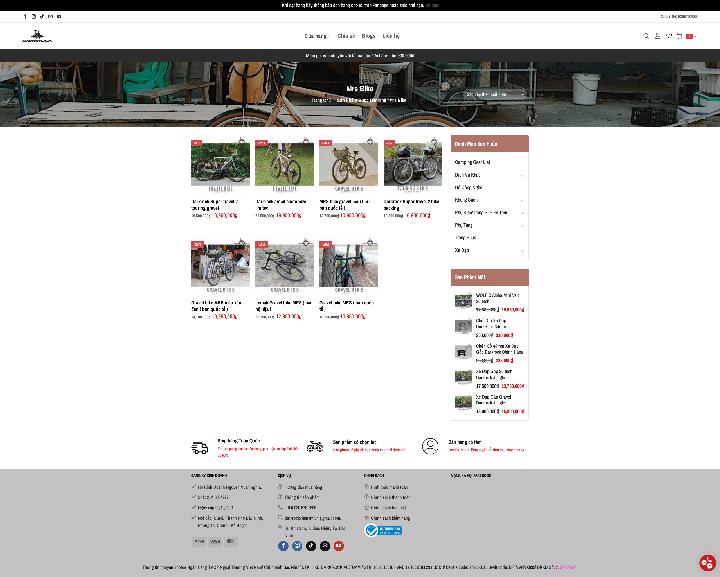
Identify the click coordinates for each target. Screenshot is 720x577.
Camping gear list (472, 162)
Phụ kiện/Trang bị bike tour (481, 212)
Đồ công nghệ (468, 187)
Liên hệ (391, 36)
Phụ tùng (463, 224)
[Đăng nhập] (657, 35)
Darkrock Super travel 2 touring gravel (214, 204)
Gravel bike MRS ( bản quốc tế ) (347, 306)
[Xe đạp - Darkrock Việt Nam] (37, 35)
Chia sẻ (346, 36)
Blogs (368, 36)
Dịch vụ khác (468, 174)
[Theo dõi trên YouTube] (59, 16)
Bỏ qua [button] (431, 5)
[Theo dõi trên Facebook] (25, 16)
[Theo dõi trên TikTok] (42, 16)
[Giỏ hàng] (679, 36)
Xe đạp (462, 250)
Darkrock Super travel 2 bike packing (411, 204)
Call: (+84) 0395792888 (679, 16)
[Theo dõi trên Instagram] (34, 16)
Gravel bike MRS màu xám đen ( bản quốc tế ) (216, 306)
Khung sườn (466, 199)
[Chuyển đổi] (522, 175)
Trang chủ (321, 100)
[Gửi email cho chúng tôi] (50, 16)
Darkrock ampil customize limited (280, 204)
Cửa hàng (316, 36)
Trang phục (465, 237)
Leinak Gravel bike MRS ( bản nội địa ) (284, 306)
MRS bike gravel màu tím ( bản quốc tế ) (345, 204)
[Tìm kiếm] (646, 36)
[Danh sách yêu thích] (669, 36)
